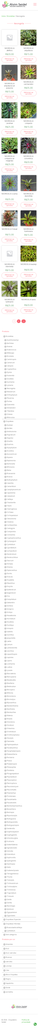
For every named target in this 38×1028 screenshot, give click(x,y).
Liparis (9, 660)
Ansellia (10, 441)
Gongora (10, 609)
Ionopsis (10, 628)
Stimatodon (11, 408)
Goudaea (10, 379)
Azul (7, 948)
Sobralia (10, 851)
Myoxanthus (11, 702)
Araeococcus (11, 350)
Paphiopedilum (12, 744)
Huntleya (10, 625)
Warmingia (11, 906)
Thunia (9, 877)
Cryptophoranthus (14, 538)
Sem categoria (11, 934)
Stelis (9, 867)
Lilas (7, 970)
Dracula (10, 577)
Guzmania (10, 382)
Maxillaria (10, 683)
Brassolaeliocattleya (14, 927)
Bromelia (10, 356)
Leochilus (10, 651)
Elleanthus (11, 583)
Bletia (9, 470)
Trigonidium (11, 893)
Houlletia (10, 622)
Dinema (10, 567)
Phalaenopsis (12, 764)
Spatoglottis (11, 861)
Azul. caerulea (11, 953)
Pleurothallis (11, 790)
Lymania (10, 385)
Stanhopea (11, 864)
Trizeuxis (10, 896)
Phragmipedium (13, 773)
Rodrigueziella (12, 822)
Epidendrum (11, 589)
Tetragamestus (12, 873)
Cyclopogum (11, 541)
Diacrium (10, 560)
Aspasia (10, 457)
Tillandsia (10, 411)
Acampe (10, 425)
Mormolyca (11, 699)
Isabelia (10, 631)
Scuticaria (10, 841)
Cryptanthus (11, 369)
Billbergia (10, 353)
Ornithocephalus (13, 735)
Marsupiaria (11, 677)
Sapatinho (9, 983)
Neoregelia (11, 388)
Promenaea (11, 796)
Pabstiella (10, 741)
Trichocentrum (12, 883)
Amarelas (9, 944)
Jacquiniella (11, 638)
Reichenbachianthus (14, 806)
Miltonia (10, 693)
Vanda (9, 899)
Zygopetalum (12, 912)
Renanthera (11, 809)
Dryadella (10, 580)
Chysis (9, 506)
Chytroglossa (12, 509)
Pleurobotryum (12, 786)
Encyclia (10, 586)
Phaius (9, 761)
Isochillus (10, 635)
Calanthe (10, 483)
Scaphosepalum (13, 832)
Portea (9, 401)
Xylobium (10, 909)
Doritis (9, 573)
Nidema (10, 715)
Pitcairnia (10, 398)
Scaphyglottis (12, 835)
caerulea (9, 961)
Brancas (9, 957)
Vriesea (9, 414)
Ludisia (9, 667)
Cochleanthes (12, 525)
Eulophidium (11, 599)
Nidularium (11, 392)
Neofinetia (11, 709)
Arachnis (10, 444)
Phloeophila (11, 767)
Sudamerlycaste (13, 870)
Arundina (10, 451)
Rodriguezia (11, 819)
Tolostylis (10, 880)
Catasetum (11, 496)
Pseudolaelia (11, 799)
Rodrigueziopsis (13, 825)
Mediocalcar (11, 686)
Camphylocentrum (14, 489)
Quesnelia (10, 404)
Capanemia (11, 493)
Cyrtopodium (12, 551)
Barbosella (11, 464)
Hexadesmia (11, 615)
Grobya (9, 612)
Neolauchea (11, 712)
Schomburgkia (12, 838)
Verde (8, 987)
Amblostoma (11, 431)
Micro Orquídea (11, 974)
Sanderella (11, 828)
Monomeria (11, 696)
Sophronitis (11, 857)
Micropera (11, 690)
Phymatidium (12, 777)
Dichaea (10, 564)
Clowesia (10, 522)
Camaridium (11, 486)
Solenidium (11, 854)
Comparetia (11, 531)
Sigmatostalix (12, 848)
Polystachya (11, 793)
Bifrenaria (10, 467)
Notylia (9, 719)
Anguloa (10, 438)
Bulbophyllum (12, 480)
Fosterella (10, 375)
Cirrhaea (10, 512)
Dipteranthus (12, 570)
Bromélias (11, 16)
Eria (8, 596)
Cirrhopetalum (12, 515)
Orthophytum (12, 395)
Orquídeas (9, 421)
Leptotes (10, 657)
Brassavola (11, 473)
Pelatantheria (12, 754)
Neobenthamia (12, 706)
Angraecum (11, 435)
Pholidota (10, 770)
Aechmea (10, 343)
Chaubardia (11, 502)
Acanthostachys (13, 340)
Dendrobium (11, 554)
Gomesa (10, 606)
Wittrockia (10, 417)
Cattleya (10, 499)
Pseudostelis (11, 802)
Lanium (9, 644)
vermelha (9, 992)
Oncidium (10, 725)
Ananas (9, 346)
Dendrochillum (12, 557)
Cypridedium (11, 548)
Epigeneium (11, 593)
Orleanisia (10, 728)
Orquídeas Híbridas (13, 924)
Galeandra (10, 602)
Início (4, 16)
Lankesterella (12, 648)
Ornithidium (11, 731)
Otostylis (10, 738)
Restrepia (10, 812)
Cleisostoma (11, 518)
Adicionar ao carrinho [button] (9, 59)
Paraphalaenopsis (13, 751)
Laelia (9, 641)
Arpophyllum (12, 447)
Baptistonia (11, 460)
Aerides (9, 428)
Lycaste (9, 670)
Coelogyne (11, 528)
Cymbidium (11, 544)
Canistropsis (11, 359)
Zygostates (11, 915)
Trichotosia (11, 890)
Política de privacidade (26, 1021)
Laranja (8, 966)
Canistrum (11, 362)
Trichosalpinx (12, 886)
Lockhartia (11, 664)
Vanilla (9, 903)
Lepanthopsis (12, 654)
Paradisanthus (12, 748)
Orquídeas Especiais (13, 919)
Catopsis (10, 366)
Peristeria (10, 757)
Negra (8, 979)
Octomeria (11, 722)
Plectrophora (12, 783)
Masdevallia (11, 680)
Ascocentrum (12, 454)
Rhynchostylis (12, 815)
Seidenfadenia (12, 844)
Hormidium (11, 619)
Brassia (9, 477)
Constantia (11, 535)
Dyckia (9, 372)
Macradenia (11, 673)
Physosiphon (12, 780)
